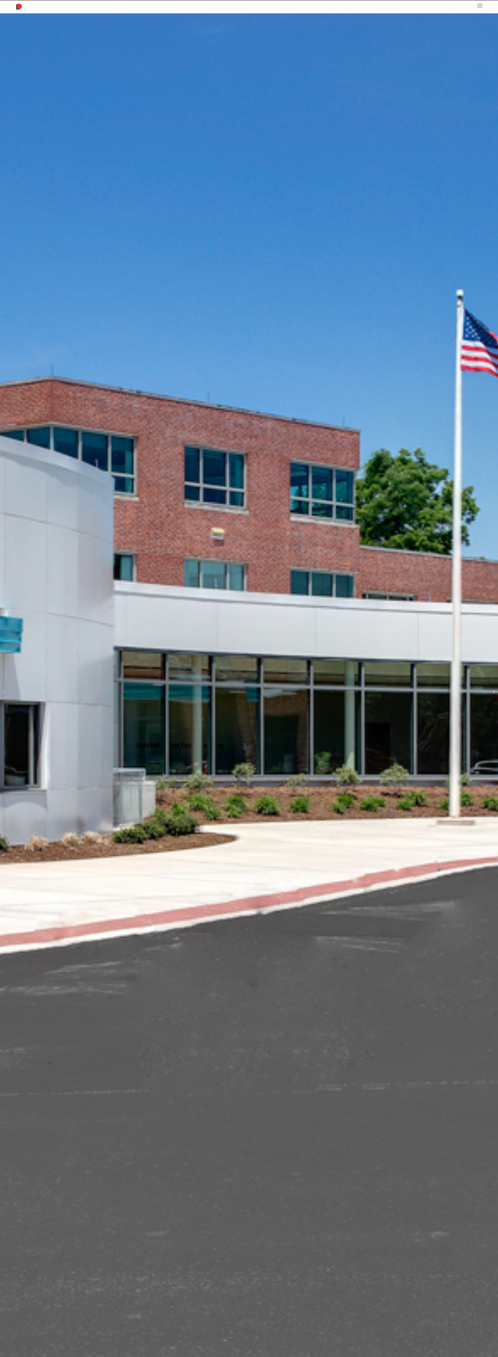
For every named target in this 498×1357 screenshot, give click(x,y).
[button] (4, 692)
